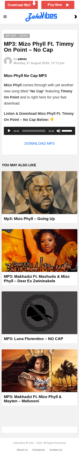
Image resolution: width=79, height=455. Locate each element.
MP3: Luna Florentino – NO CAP (33, 339)
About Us (22, 449)
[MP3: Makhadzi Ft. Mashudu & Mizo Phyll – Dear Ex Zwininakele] (39, 250)
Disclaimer (38, 449)
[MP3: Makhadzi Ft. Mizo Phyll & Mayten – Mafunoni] (39, 370)
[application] (39, 131)
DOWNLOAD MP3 (39, 143)
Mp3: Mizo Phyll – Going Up (29, 219)
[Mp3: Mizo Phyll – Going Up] (39, 192)
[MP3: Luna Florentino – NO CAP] (39, 312)
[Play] (9, 131)
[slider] (67, 130)
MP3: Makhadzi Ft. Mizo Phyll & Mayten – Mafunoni (33, 399)
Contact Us (55, 449)
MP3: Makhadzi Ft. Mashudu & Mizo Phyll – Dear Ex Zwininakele (37, 278)
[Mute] (59, 131)
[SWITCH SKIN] (75, 16)
